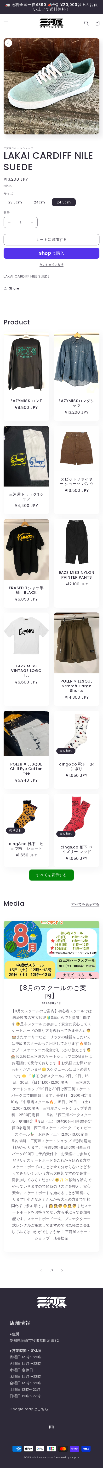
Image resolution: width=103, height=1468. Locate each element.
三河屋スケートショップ (43, 1457)
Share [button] (14, 288)
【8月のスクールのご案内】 (51, 992)
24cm (39, 202)
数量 (7, 212)
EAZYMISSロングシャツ (76, 403)
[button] (6, 23)
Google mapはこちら (29, 1408)
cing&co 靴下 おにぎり (76, 766)
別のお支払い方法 (51, 265)
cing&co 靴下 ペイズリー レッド (76, 849)
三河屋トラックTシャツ (26, 496)
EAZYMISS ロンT (26, 401)
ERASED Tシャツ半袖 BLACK (26, 590)
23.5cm (15, 202)
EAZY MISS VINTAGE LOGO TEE (26, 671)
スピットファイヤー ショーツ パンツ (76, 481)
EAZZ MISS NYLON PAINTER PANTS (76, 574)
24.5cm (64, 202)
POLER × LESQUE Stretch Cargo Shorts (77, 686)
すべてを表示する (51, 874)
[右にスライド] (62, 1270)
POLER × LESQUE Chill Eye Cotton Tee (26, 769)
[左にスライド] (41, 1270)
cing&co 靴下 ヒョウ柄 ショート (26, 846)
